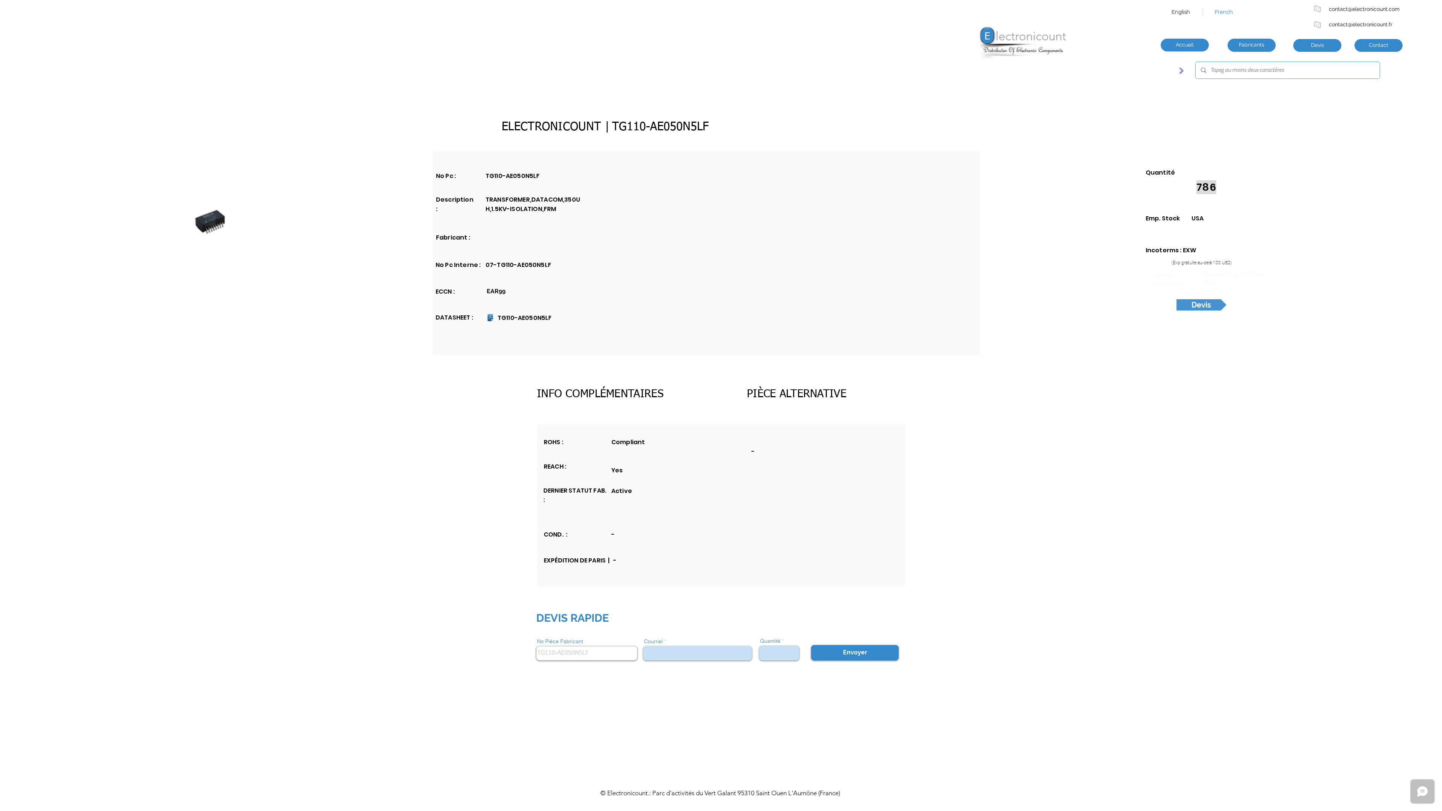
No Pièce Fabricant (560, 641)
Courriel (653, 641)
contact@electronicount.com (1364, 9)
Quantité (770, 641)
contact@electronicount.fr (1360, 24)
